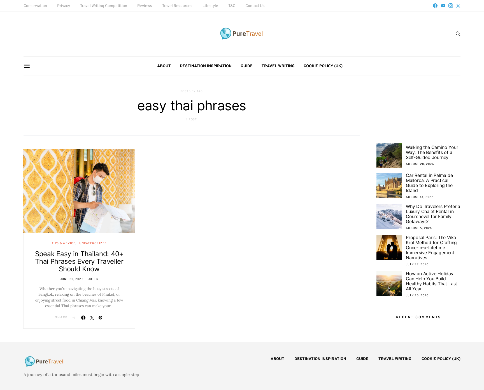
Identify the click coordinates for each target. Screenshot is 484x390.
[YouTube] (443, 5)
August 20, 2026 (420, 164)
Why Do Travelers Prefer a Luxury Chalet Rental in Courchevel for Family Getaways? (433, 214)
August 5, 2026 (419, 228)
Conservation (35, 6)
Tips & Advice (63, 243)
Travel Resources (177, 6)
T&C (231, 6)
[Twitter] (458, 5)
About (164, 66)
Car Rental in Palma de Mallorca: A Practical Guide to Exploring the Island (429, 182)
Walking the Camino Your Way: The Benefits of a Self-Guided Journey (432, 152)
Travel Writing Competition (103, 6)
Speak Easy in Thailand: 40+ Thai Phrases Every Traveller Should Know (79, 261)
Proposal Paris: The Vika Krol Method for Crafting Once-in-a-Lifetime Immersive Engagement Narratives (431, 247)
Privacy (63, 6)
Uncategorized (93, 243)
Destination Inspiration (206, 66)
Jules (93, 279)
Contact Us (255, 6)
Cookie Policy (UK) (323, 66)
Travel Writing (278, 66)
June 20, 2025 (71, 279)
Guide (247, 66)
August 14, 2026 (420, 197)
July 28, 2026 (417, 295)
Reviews (144, 6)
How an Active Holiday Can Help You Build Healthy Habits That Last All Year (431, 281)
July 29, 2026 (417, 264)
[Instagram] (450, 5)
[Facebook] (435, 5)
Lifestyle (210, 6)
